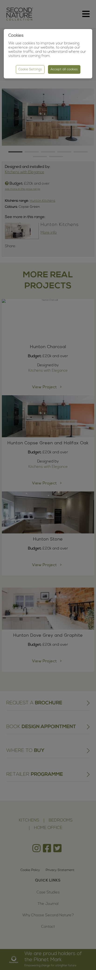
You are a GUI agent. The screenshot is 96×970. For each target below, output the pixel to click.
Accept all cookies (64, 69)
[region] (48, 485)
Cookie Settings (30, 69)
